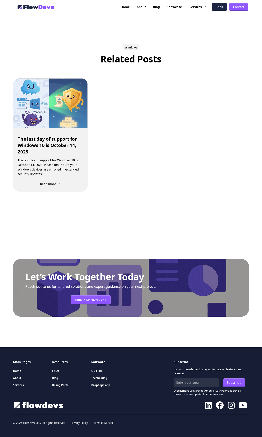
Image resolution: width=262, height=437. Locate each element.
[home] (35, 6)
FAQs (55, 371)
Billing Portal (60, 385)
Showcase (174, 7)
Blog (156, 7)
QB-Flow (96, 371)
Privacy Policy (79, 423)
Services (18, 385)
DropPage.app (100, 385)
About (141, 7)
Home (125, 7)
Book (219, 7)
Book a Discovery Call (90, 300)
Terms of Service (103, 423)
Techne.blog (99, 378)
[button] (197, 7)
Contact (238, 7)
